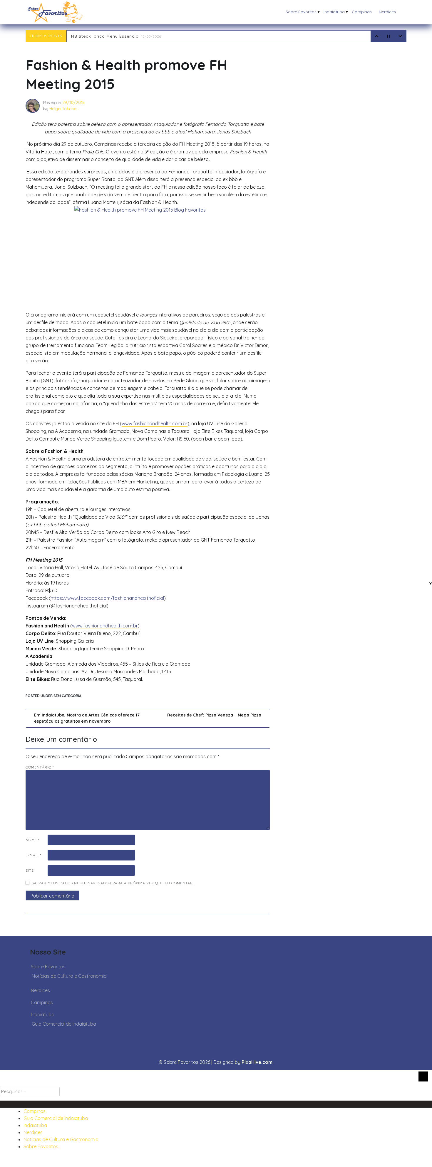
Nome (32, 840)
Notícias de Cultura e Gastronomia (69, 976)
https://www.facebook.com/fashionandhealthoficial (107, 598)
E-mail (33, 855)
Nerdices (387, 11)
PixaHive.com (257, 1062)
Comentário (40, 767)
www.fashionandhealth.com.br (154, 423)
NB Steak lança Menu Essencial (116, 36)
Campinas (362, 11)
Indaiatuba (334, 11)
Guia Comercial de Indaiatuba (64, 1024)
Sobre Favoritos (301, 11)
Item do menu (24, 1104)
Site (30, 870)
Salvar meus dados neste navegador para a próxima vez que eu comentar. (113, 883)
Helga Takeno (62, 108)
